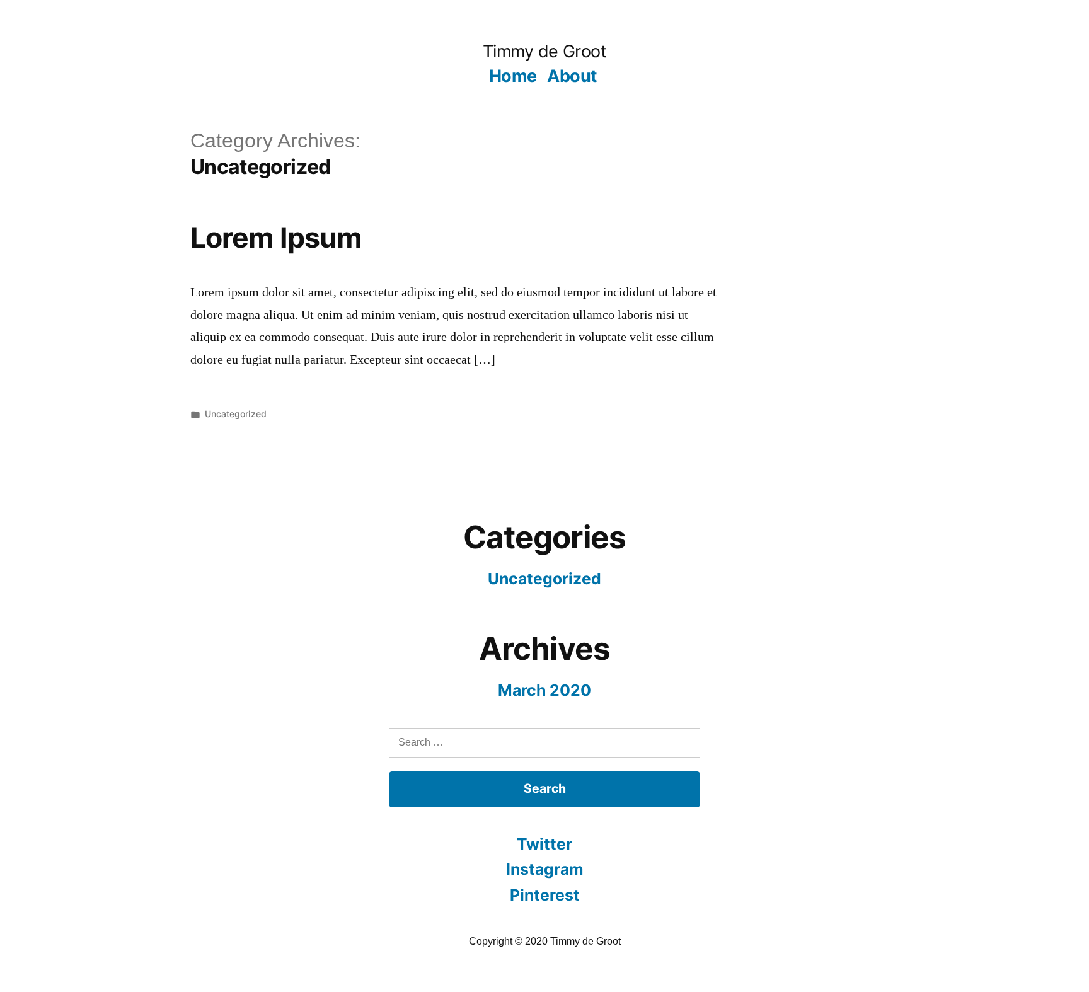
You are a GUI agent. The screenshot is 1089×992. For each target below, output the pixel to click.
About (571, 76)
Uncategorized (236, 413)
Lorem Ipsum (276, 238)
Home (513, 76)
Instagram (545, 869)
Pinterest (545, 894)
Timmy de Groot (544, 51)
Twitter (544, 843)
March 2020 (544, 690)
